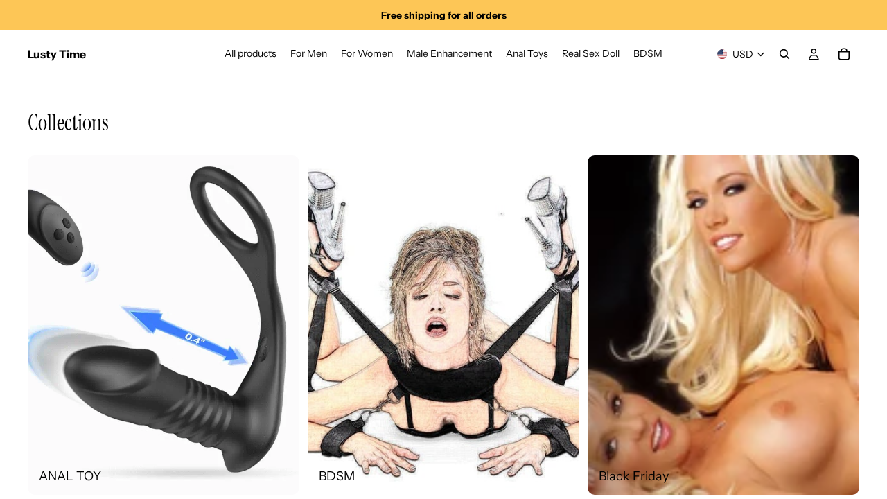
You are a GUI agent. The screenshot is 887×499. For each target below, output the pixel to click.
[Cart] (844, 54)
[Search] (784, 54)
